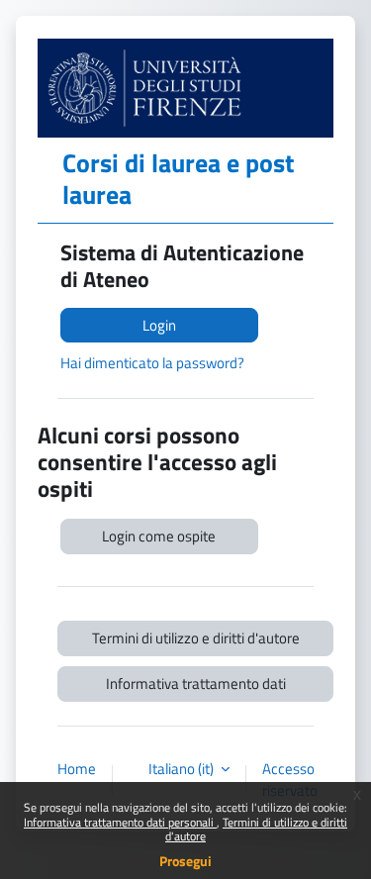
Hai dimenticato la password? (152, 362)
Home (76, 769)
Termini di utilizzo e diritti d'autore (256, 829)
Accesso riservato (290, 780)
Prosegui (185, 860)
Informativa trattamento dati (196, 683)
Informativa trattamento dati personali (120, 822)
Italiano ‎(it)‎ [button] (182, 769)
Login (159, 325)
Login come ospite (159, 536)
